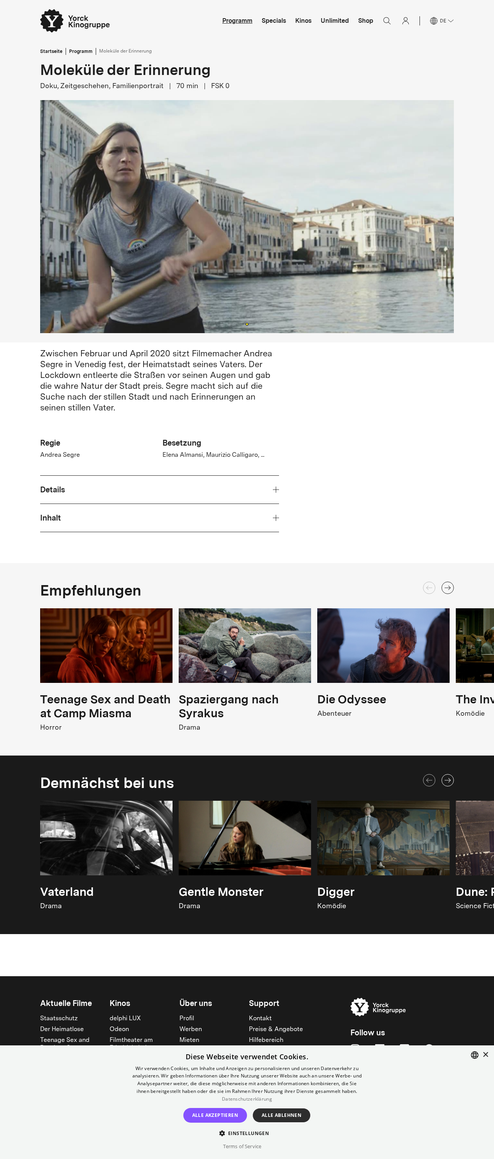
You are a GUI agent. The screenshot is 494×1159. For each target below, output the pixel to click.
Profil (186, 1019)
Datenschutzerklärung (247, 1099)
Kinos (303, 20)
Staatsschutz (59, 1019)
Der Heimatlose (62, 1029)
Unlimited (335, 20)
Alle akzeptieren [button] (215, 1115)
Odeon (119, 1029)
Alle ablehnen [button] (281, 1115)
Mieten (189, 1040)
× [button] (485, 1055)
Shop (365, 20)
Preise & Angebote (276, 1029)
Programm (237, 20)
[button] (247, 216)
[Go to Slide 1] (246, 324)
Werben (190, 1029)
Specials (274, 20)
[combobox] (475, 1055)
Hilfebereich (266, 1040)
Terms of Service (242, 1146)
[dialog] (247, 1102)
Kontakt (260, 1019)
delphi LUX (125, 1019)
